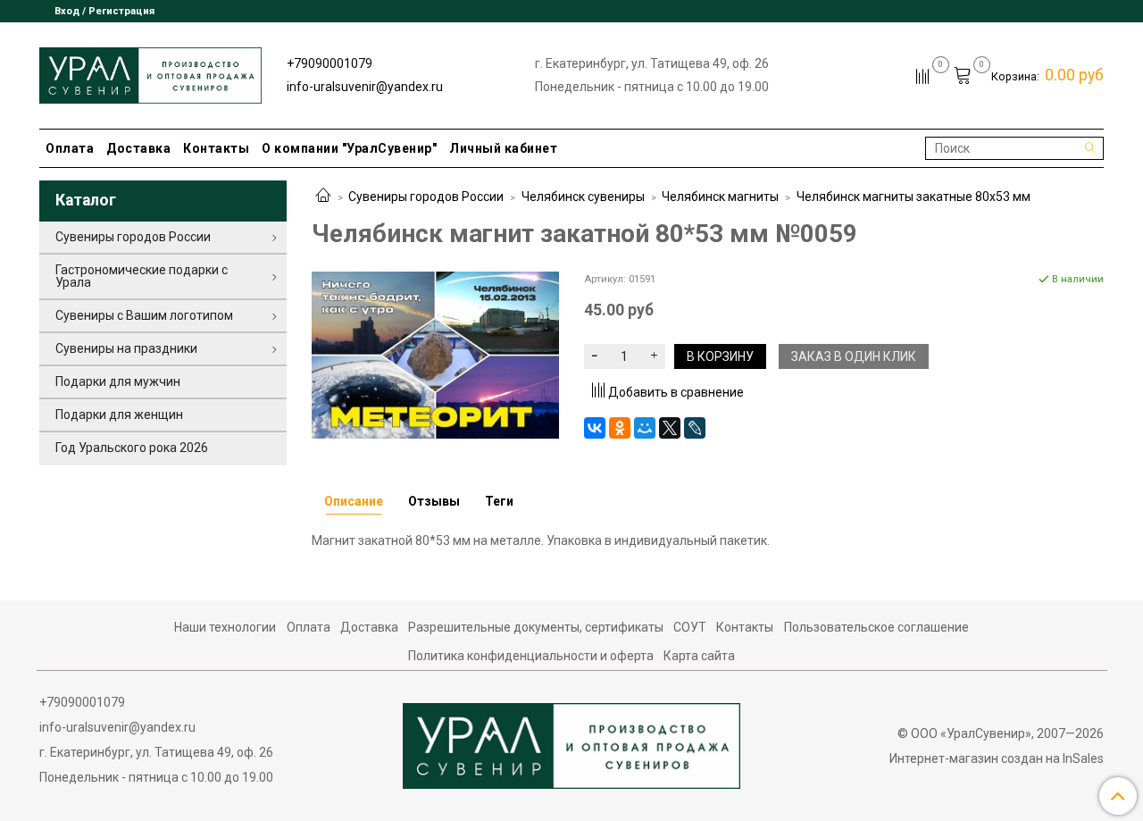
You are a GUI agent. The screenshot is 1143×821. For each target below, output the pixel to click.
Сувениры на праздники (126, 348)
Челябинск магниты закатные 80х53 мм (913, 196)
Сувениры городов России (426, 196)
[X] (669, 428)
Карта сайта (699, 656)
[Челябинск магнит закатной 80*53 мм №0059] (435, 354)
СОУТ (689, 627)
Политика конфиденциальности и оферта (531, 656)
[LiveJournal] (694, 428)
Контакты (216, 148)
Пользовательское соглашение (876, 627)
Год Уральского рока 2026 (131, 447)
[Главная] (323, 196)
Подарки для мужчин (117, 381)
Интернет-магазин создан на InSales (996, 758)
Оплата (70, 148)
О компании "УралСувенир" (349, 148)
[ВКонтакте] (594, 428)
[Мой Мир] (644, 428)
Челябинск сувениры (583, 196)
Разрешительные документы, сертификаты (535, 627)
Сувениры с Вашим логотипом (144, 315)
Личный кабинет (503, 148)
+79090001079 (329, 63)
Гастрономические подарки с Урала (141, 276)
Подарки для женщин (119, 414)
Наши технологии (225, 627)
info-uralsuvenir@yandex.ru (365, 87)
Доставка (138, 148)
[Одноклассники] (619, 428)
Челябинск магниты (720, 196)
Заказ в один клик (853, 356)
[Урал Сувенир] (150, 72)
